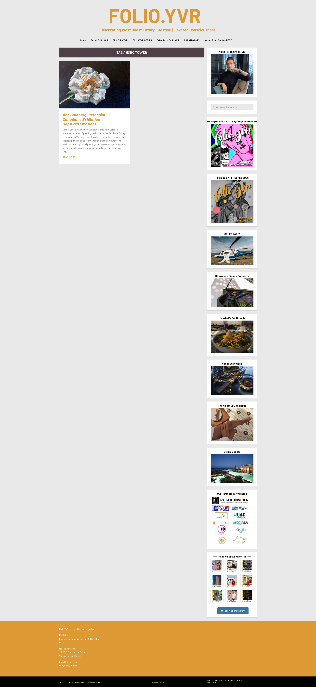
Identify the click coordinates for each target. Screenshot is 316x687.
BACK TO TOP (159, 682)
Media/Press (213, 682)
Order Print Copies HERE (218, 40)
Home (82, 40)
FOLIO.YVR (154, 15)
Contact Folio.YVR (236, 680)
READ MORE (69, 157)
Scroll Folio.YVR (99, 40)
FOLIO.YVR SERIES (142, 40)
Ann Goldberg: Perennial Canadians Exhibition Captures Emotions (84, 119)
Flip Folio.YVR (120, 40)
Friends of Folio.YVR (168, 40)
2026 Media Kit (192, 40)
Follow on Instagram (234, 610)
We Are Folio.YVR (215, 680)
